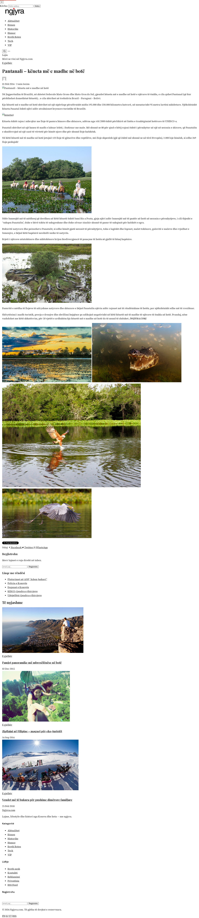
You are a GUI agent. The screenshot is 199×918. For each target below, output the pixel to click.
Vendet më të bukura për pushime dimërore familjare (37, 800)
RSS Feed (13, 885)
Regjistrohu (33, 567)
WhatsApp (41, 547)
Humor (12, 33)
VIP (10, 45)
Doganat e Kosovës (18, 587)
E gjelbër (7, 63)
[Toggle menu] (9, 51)
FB (3, 916)
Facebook (16, 547)
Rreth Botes (14, 37)
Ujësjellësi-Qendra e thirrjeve (25, 595)
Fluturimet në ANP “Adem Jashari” (27, 579)
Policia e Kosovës (17, 583)
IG (7, 916)
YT (10, 916)
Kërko (37, 6)
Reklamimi (14, 876)
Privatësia (13, 881)
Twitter (29, 547)
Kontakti (13, 872)
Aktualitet (13, 21)
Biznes (11, 25)
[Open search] (4, 51)
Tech (10, 41)
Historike (13, 29)
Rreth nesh (14, 869)
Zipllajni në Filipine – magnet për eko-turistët (32, 731)
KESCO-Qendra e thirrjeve (23, 591)
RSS (14, 916)
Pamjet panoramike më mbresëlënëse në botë (32, 662)
